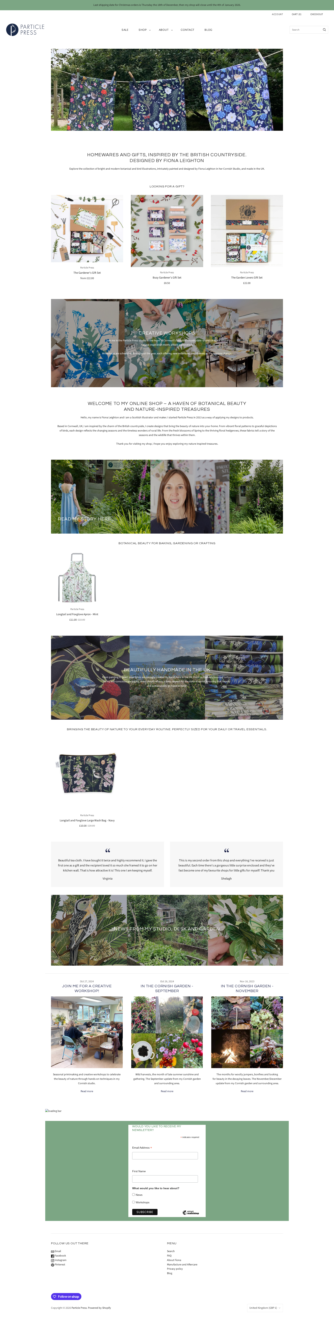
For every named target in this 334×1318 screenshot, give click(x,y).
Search (171, 1251)
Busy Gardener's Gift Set (167, 278)
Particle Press (87, 267)
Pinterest (59, 1265)
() (297, 14)
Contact (187, 30)
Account (277, 14)
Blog (208, 30)
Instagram (60, 1260)
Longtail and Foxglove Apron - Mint (77, 614)
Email (57, 1251)
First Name (139, 1171)
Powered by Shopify (99, 1308)
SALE (125, 30)
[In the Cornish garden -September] (167, 1032)
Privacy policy (175, 1269)
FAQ (169, 1256)
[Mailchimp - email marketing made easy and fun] (190, 1215)
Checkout (316, 14)
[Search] (324, 30)
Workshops (142, 1202)
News (139, 1194)
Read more (87, 1091)
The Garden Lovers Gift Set (246, 278)
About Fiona (174, 1260)
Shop (143, 30)
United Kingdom (263, 1308)
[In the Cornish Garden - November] (247, 1032)
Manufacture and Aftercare (182, 1265)
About (164, 30)
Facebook (60, 1256)
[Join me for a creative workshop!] (87, 1032)
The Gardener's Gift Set (87, 273)
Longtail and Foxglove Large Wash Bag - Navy (87, 820)
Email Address (142, 1148)
